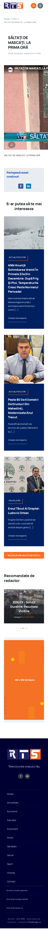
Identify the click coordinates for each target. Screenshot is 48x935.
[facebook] (20, 780)
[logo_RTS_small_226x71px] (13, 3)
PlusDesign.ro (35, 926)
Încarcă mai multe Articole (24, 555)
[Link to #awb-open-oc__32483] (40, 5)
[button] (20, 632)
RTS (23, 923)
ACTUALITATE (28, 621)
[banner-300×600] (24, 645)
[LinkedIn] (28, 186)
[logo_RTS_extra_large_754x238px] (24, 754)
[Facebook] (21, 186)
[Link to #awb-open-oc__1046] (33, 5)
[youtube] (27, 780)
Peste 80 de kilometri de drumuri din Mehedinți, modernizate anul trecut (23, 408)
